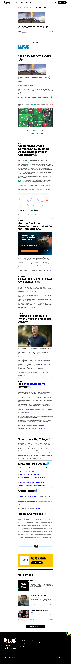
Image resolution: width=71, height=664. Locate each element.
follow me (50, 501)
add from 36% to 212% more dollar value (41, 353)
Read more (50, 165)
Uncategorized (28, 7)
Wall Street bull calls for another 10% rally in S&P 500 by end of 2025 (35, 479)
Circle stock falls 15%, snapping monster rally (30, 474)
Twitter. (20, 496)
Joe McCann (32, 612)
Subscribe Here (36, 562)
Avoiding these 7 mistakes (44, 359)
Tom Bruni (24, 31)
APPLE (22, 646)
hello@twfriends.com (45, 642)
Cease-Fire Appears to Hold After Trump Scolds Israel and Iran (34, 477)
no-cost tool (44, 364)
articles (20, 7)
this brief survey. (45, 498)
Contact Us (32, 649)
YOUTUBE (22, 640)
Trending (31, 643)
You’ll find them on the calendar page (38, 456)
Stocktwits (28, 2)
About (22, 2)
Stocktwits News (34, 383)
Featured (31, 640)
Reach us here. (36, 508)
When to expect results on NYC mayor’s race (30, 471)
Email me (33, 501)
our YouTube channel (32, 496)
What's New (32, 642)
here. (51, 270)
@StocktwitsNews (34, 431)
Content (16, 2)
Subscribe (62, 2)
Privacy (31, 650)
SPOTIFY (22, 643)
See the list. (23, 361)
